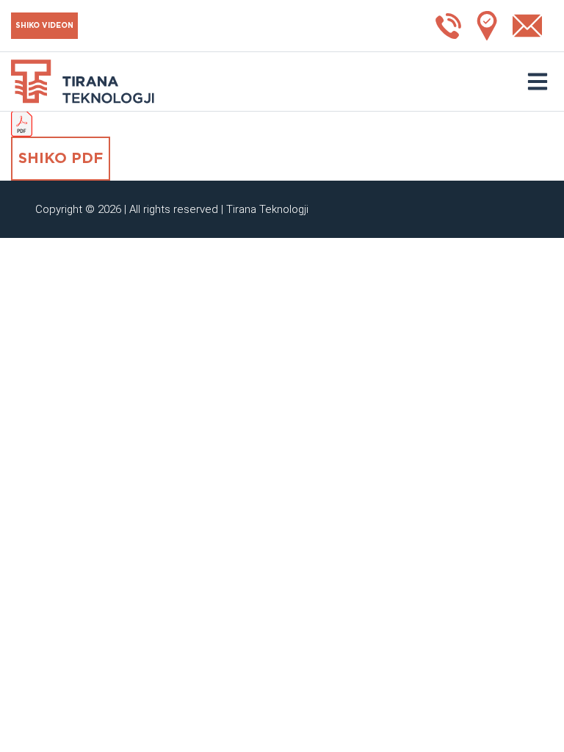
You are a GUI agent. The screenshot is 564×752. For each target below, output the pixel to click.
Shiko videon (44, 25)
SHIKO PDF (60, 158)
